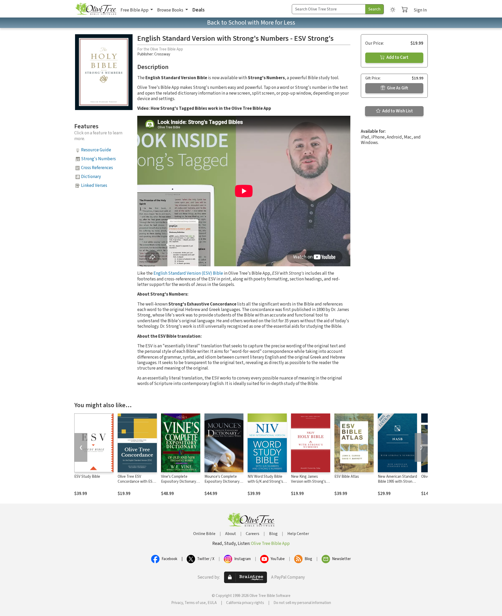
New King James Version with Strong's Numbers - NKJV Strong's (308, 484)
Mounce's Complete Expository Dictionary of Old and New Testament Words (221, 484)
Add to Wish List (397, 111)
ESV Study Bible (87, 476)
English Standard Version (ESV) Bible (188, 273)
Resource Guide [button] (96, 150)
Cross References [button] (97, 168)
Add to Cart (397, 57)
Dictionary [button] (91, 177)
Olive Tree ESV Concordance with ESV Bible (136, 481)
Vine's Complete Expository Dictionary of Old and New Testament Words (180, 484)
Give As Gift (397, 88)
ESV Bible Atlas (346, 476)
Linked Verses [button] (94, 185)
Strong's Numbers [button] (98, 159)
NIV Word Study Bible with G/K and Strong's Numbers (265, 481)
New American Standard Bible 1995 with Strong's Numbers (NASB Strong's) (397, 484)
